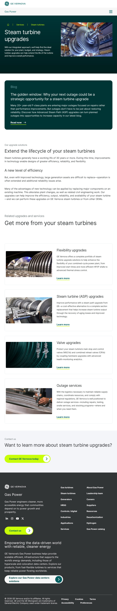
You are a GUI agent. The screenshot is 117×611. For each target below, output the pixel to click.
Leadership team (95, 493)
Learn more (63, 278)
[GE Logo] (15, 4)
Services (20, 24)
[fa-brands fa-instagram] (12, 518)
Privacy (65, 599)
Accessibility (67, 603)
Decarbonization (95, 517)
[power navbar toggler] (110, 12)
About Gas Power (95, 487)
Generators (66, 499)
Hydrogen (91, 523)
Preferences (86, 603)
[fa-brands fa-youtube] (17, 518)
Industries (66, 517)
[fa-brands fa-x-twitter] (22, 518)
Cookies (79, 599)
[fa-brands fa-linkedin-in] (7, 518)
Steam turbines (37, 24)
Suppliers (91, 505)
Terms (93, 599)
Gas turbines (67, 487)
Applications (67, 523)
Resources (92, 511)
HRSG (63, 505)
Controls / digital (69, 511)
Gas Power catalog (96, 529)
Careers (90, 499)
